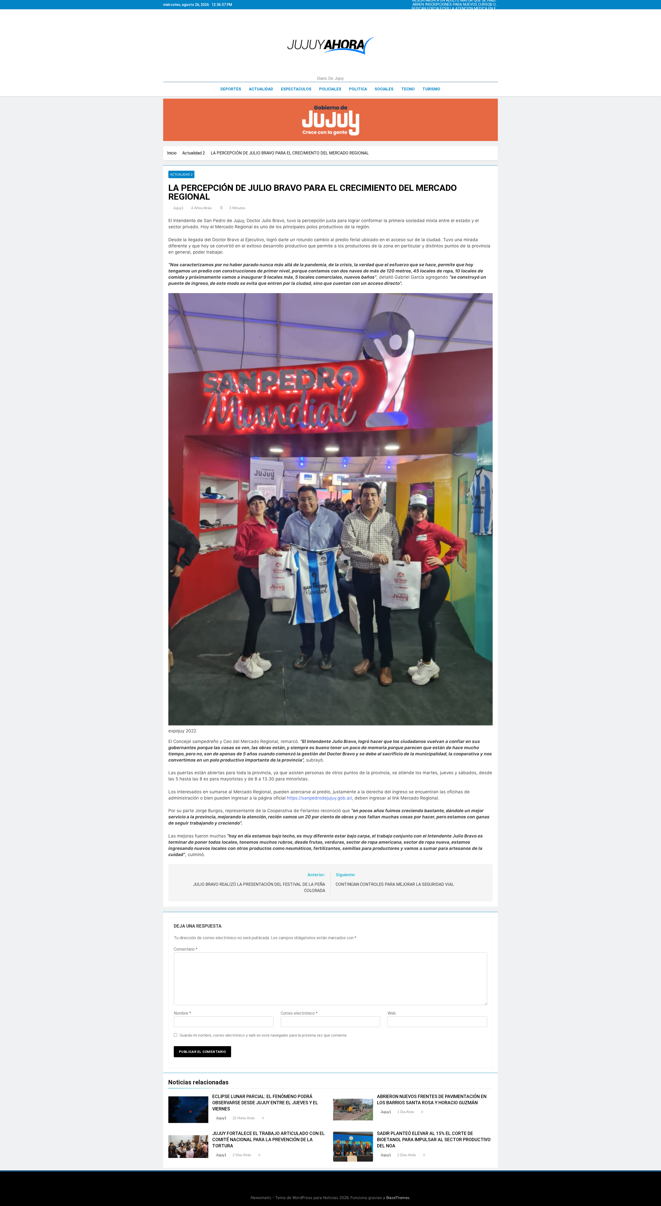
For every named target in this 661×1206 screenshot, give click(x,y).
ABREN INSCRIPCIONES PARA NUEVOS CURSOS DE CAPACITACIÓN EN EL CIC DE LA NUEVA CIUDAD (463, 17)
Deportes (231, 89)
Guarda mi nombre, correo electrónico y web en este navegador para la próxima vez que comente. (263, 1035)
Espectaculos (296, 89)
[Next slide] (495, 3)
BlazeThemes (398, 1197)
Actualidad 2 (181, 174)
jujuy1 (178, 208)
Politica (358, 89)
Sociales (384, 89)
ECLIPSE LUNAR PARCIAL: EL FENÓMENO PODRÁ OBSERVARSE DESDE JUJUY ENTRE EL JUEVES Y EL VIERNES (265, 1102)
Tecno (408, 89)
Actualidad (261, 89)
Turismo (431, 89)
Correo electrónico (299, 1013)
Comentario (186, 949)
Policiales (330, 89)
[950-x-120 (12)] (330, 120)
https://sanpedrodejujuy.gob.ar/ (319, 798)
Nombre (182, 1013)
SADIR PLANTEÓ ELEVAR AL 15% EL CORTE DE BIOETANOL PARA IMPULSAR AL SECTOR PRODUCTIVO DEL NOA (434, 1139)
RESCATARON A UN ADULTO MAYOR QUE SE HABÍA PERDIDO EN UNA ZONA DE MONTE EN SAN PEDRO (463, 13)
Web (392, 1013)
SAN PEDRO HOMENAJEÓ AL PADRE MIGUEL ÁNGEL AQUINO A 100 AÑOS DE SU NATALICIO (462, 9)
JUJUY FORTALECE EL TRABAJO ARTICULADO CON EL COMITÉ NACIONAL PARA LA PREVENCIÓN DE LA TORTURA (268, 1139)
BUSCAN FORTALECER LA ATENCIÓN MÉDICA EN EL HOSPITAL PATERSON (467, 5)
